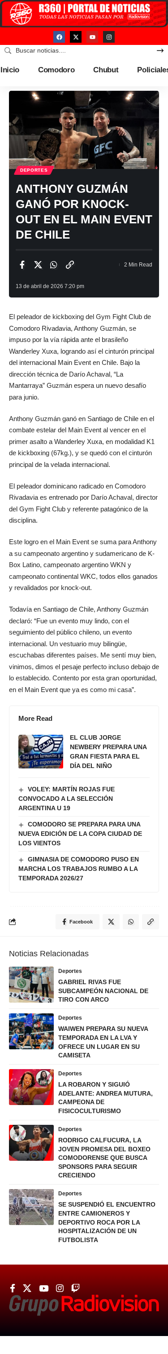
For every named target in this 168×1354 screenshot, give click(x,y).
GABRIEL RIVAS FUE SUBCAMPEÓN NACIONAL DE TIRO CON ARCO (103, 990)
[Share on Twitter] (38, 264)
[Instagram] (109, 37)
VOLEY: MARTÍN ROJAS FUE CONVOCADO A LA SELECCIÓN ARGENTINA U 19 (66, 799)
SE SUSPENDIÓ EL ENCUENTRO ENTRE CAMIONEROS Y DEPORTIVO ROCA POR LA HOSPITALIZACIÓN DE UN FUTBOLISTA (106, 1222)
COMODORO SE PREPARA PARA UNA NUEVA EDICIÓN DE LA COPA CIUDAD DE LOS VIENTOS (80, 834)
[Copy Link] (70, 264)
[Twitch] (75, 1288)
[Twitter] (27, 1288)
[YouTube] (44, 1288)
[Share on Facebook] (22, 264)
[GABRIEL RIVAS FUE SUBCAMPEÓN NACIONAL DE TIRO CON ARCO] (31, 985)
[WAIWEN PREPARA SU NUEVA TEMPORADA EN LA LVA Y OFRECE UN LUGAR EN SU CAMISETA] (31, 1031)
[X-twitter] (76, 37)
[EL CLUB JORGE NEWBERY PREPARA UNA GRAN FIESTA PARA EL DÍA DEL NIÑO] (40, 751)
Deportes (34, 170)
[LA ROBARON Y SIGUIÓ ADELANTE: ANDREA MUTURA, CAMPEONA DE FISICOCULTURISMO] (31, 1087)
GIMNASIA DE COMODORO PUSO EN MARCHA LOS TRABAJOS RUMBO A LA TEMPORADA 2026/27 (78, 869)
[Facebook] (59, 37)
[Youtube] (92, 37)
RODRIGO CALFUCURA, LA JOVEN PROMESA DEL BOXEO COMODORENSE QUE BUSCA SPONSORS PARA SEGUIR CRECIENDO (104, 1157)
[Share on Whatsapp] (53, 264)
